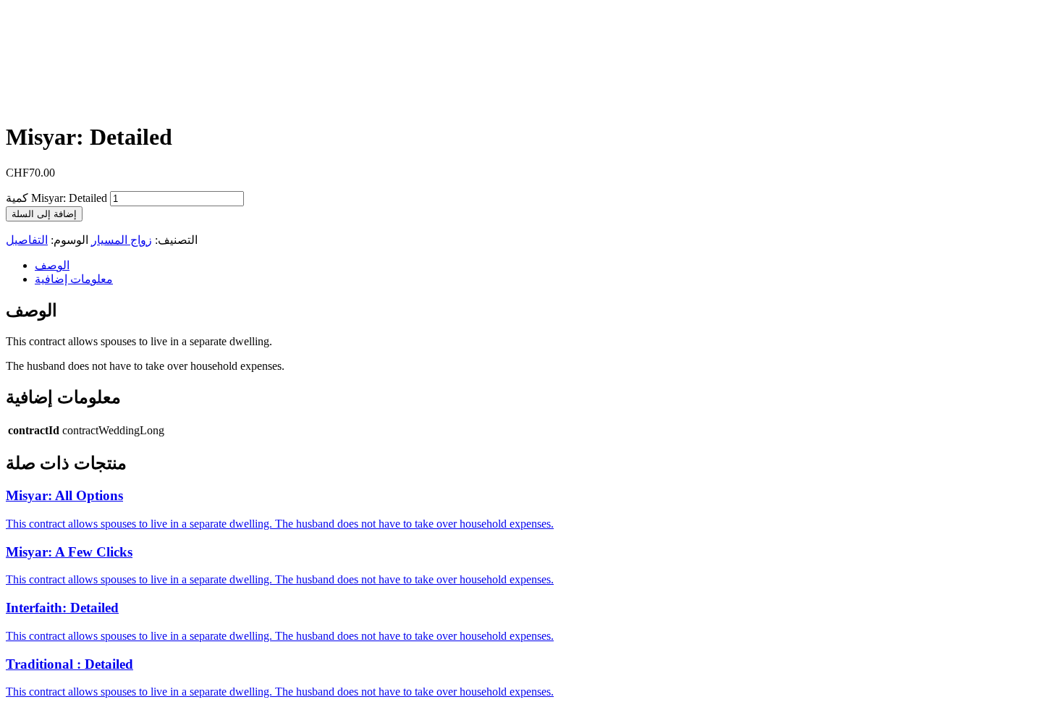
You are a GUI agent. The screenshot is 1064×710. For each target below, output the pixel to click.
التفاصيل (27, 240)
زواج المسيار (121, 240)
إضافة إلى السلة (44, 213)
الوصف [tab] (52, 265)
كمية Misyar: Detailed (56, 198)
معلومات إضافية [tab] (74, 279)
